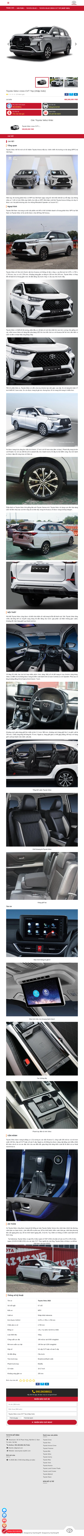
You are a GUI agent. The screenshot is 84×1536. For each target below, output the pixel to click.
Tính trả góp (35, 783)
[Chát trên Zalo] (4, 1515)
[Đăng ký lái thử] (4, 1525)
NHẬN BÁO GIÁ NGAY (43, 788)
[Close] (81, 745)
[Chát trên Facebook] (4, 1510)
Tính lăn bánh (49, 783)
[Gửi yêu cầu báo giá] (4, 1520)
